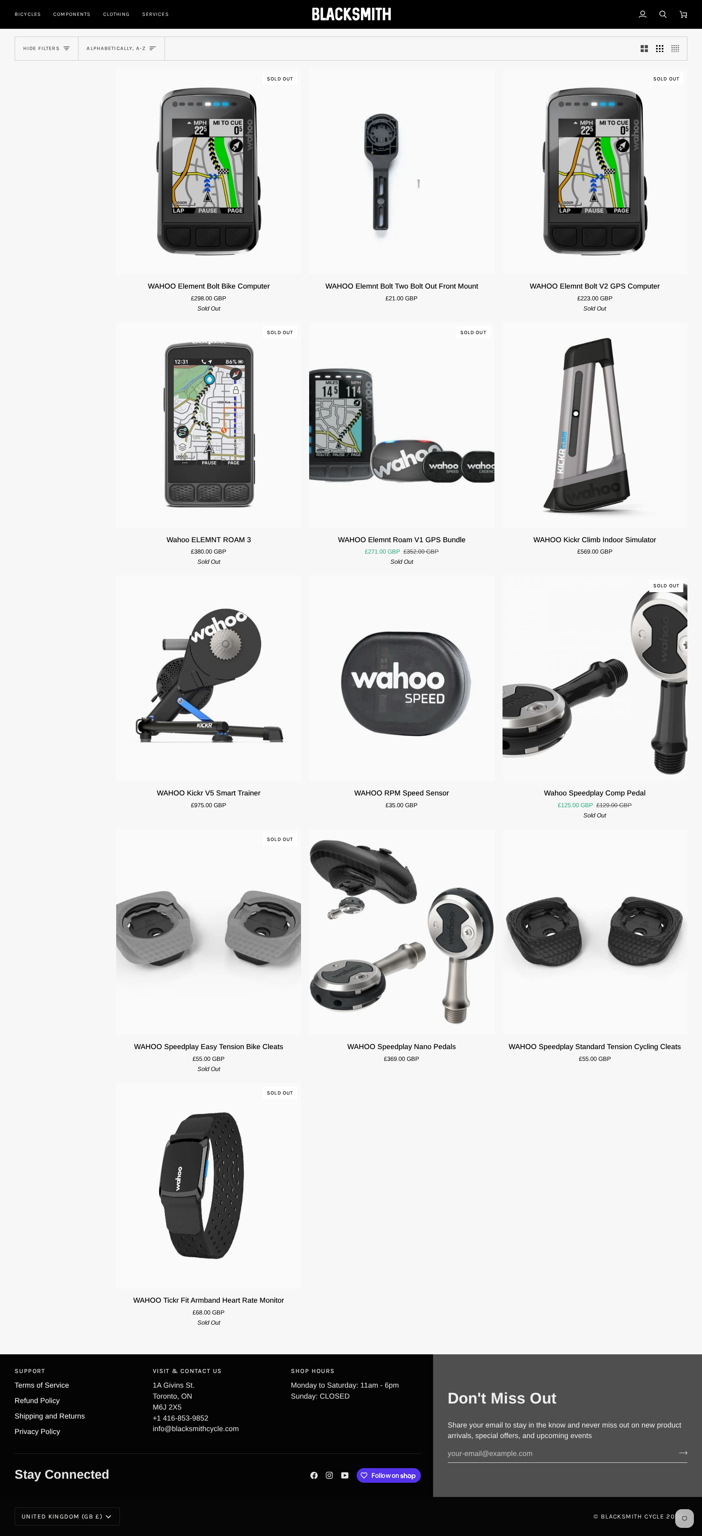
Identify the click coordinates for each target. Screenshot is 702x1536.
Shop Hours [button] (313, 1371)
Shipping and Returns (50, 1416)
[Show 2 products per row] (644, 48)
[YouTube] (345, 1475)
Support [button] (30, 1371)
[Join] (680, 1452)
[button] (31, 14)
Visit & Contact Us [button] (187, 1371)
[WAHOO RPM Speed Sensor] (401, 678)
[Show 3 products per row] (659, 48)
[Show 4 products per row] (677, 48)
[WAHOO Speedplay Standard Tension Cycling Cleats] (595, 932)
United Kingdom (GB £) (62, 1516)
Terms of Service (42, 1385)
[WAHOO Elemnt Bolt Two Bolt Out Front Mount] (401, 171)
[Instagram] (329, 1475)
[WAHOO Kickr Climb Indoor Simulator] (595, 425)
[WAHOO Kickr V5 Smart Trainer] (208, 678)
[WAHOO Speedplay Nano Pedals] (401, 932)
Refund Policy (37, 1401)
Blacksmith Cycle (632, 1516)
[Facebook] (314, 1475)
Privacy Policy (37, 1431)
